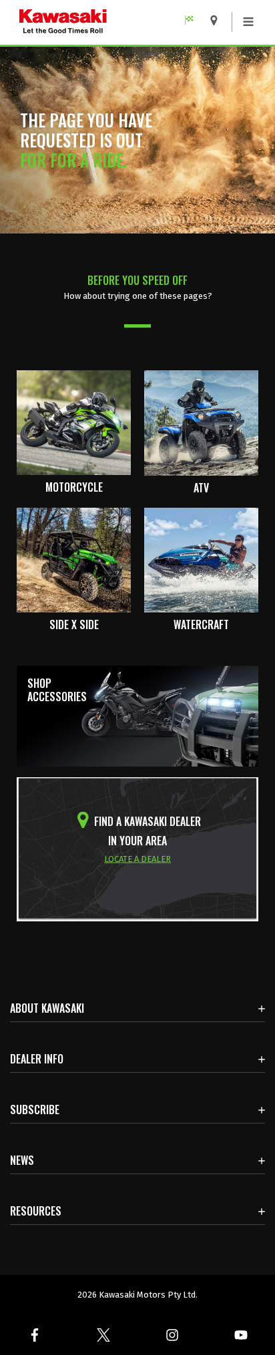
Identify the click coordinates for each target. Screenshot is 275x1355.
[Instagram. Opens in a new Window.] (172, 1335)
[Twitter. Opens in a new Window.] (103, 1335)
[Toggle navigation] (248, 22)
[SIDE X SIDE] (74, 559)
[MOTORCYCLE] (74, 422)
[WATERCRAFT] (201, 559)
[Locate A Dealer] (218, 20)
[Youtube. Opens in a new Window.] (240, 1335)
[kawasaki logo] (109, 22)
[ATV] (201, 422)
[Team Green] (194, 20)
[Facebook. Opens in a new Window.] (34, 1335)
